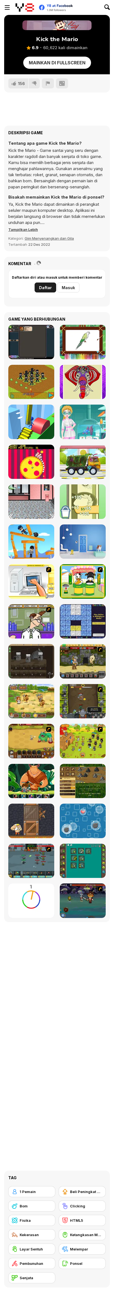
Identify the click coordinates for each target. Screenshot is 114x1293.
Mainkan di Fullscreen (57, 62)
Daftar (45, 287)
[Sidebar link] (7, 7)
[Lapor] (48, 83)
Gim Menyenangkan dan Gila (49, 238)
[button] (23, 229)
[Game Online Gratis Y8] (24, 7)
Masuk (68, 287)
